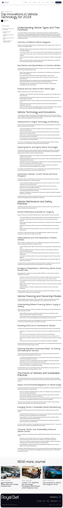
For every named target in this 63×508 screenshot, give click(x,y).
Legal (60, 504)
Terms (57, 504)
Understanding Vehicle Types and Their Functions (8, 29)
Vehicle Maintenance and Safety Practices (8, 35)
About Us (50, 504)
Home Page (39, 501)
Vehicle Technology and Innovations (7, 32)
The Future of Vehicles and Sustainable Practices (7, 41)
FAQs (48, 501)
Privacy (54, 504)
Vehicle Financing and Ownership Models (8, 38)
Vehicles (2, 11)
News (44, 501)
